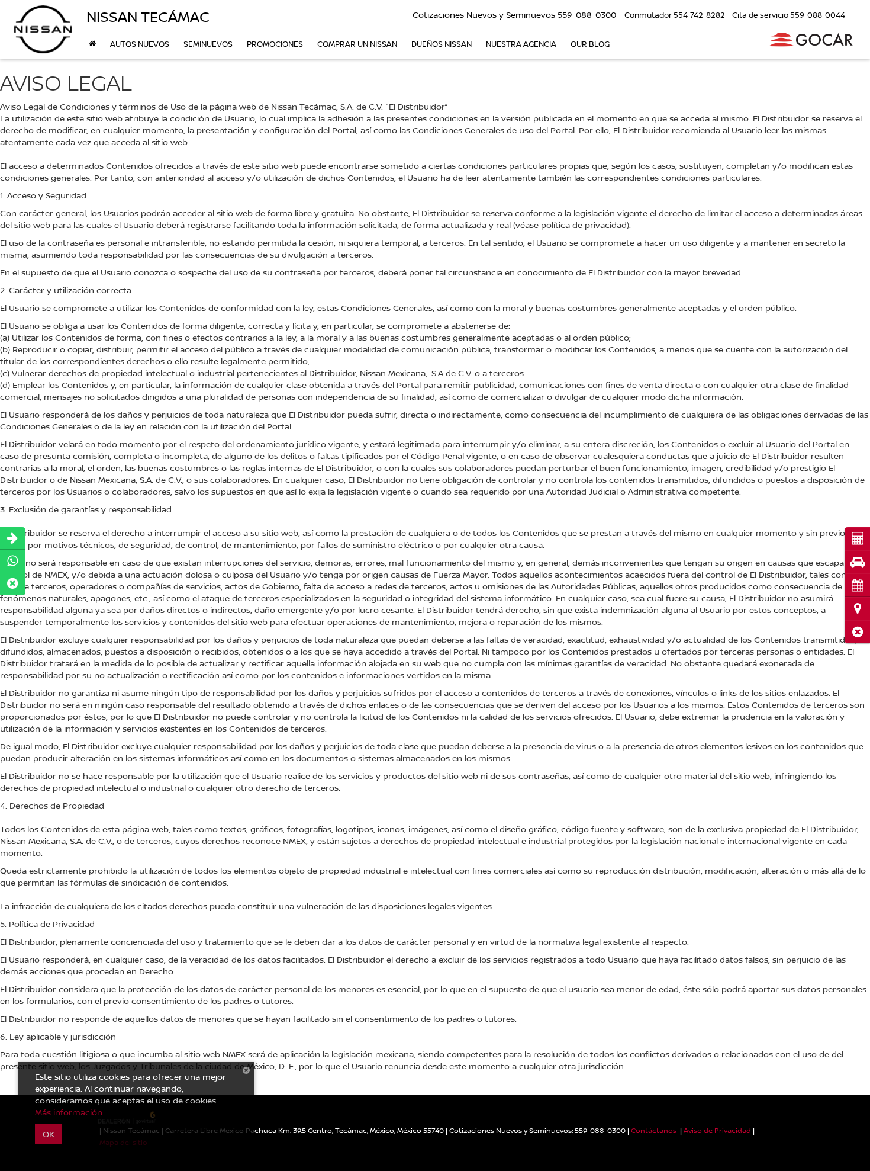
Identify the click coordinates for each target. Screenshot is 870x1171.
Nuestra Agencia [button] (521, 44)
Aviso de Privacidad (717, 1130)
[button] (857, 631)
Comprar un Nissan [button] (357, 44)
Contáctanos (653, 1130)
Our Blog (590, 44)
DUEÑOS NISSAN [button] (441, 44)
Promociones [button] (275, 44)
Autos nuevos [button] (139, 44)
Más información (68, 1112)
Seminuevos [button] (208, 44)
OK (48, 1134)
